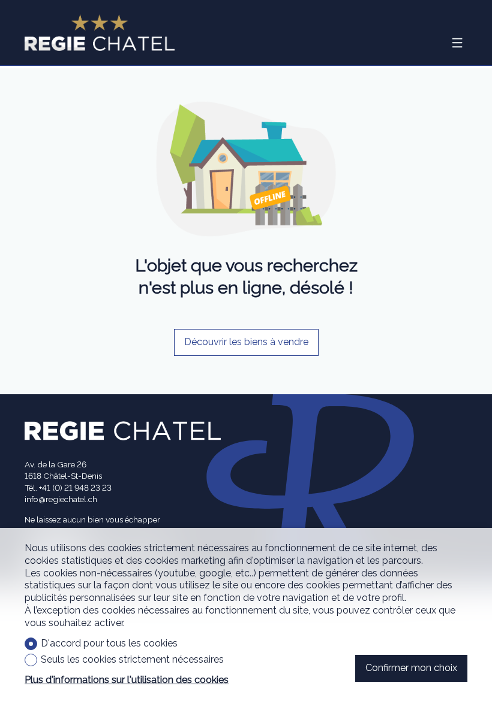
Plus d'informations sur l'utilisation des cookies (127, 679)
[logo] (100, 32)
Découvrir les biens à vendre (246, 342)
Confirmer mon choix (411, 667)
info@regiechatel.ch (61, 499)
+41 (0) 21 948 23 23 (75, 488)
